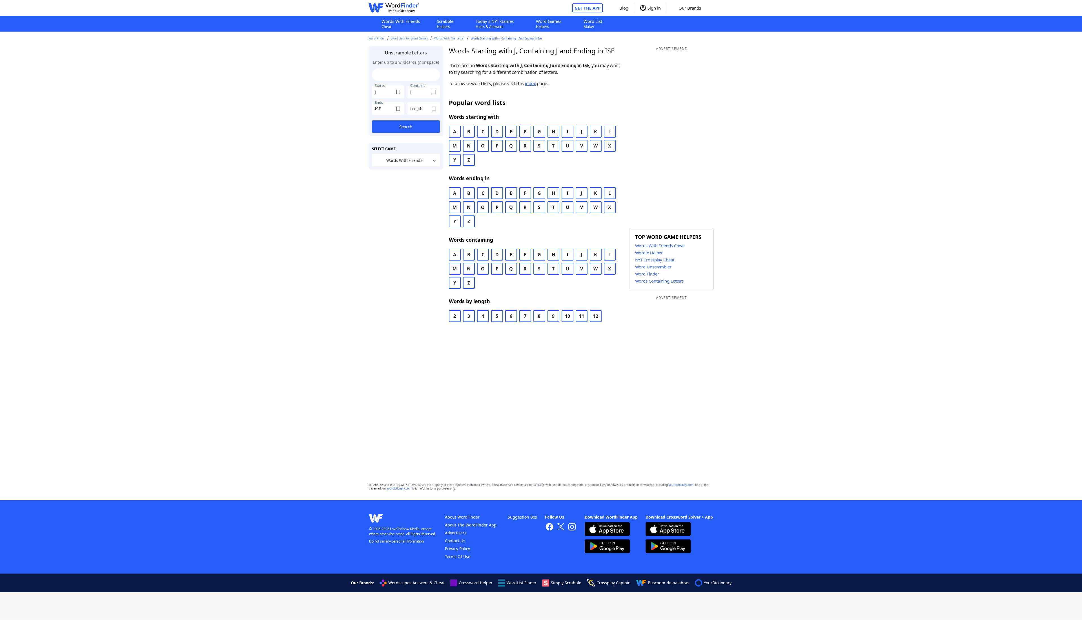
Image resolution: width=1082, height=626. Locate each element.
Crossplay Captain (614, 582)
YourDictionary (717, 582)
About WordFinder (462, 517)
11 (581, 316)
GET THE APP (587, 8)
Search (405, 126)
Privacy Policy (457, 548)
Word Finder (377, 38)
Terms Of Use (457, 556)
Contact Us (455, 540)
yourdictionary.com (681, 485)
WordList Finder (521, 582)
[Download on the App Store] (607, 529)
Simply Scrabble (566, 582)
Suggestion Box (522, 517)
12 (595, 316)
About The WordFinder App (470, 525)
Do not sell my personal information (396, 541)
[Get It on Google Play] (607, 546)
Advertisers (455, 532)
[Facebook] (549, 527)
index (530, 83)
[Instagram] (572, 527)
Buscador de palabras (668, 582)
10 (567, 316)
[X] (560, 527)
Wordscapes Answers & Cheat (416, 582)
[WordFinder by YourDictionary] (394, 8)
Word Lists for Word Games (409, 38)
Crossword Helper (476, 582)
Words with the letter (449, 38)
